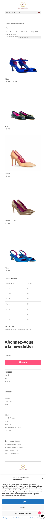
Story (6, 378)
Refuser (23, 508)
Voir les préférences (23, 513)
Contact (7, 421)
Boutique (7, 398)
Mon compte (8, 401)
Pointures (7, 395)
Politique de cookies (9, 518)
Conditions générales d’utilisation (14, 447)
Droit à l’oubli (8, 430)
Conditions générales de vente (13, 444)
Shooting (7, 381)
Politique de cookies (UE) (11, 450)
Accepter (23, 502)
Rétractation (8, 424)
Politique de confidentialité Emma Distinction (29, 518)
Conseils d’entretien (10, 418)
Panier (6, 404)
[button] (43, 479)
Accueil (7, 23)
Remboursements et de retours (13, 427)
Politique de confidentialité (12, 454)
